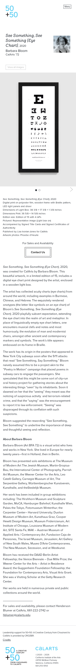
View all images (16, 67)
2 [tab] (39, 190)
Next (71, 189)
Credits (7, 639)
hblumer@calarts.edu (16, 615)
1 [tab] (36, 190)
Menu (67, 6)
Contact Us (38, 252)
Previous (4, 189)
